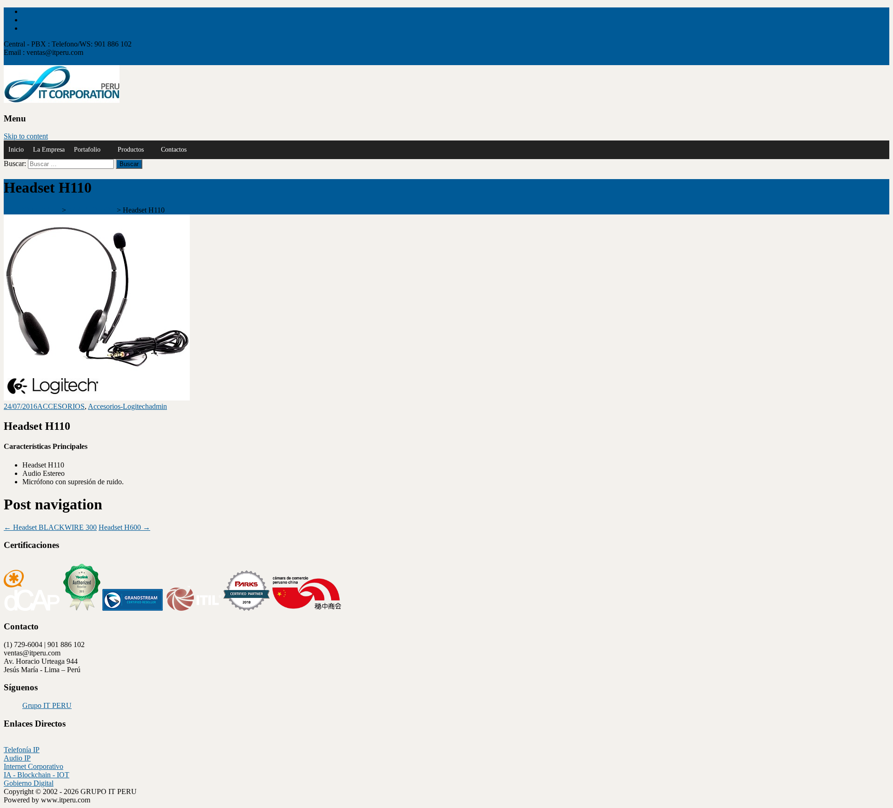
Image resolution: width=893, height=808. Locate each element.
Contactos (174, 149)
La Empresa (49, 149)
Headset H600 (124, 527)
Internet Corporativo (33, 766)
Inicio (16, 149)
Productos (131, 149)
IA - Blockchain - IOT (36, 775)
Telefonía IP (22, 750)
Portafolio (87, 149)
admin (158, 406)
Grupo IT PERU (47, 705)
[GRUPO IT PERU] (62, 100)
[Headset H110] (97, 398)
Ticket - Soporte (27, 61)
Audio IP (17, 758)
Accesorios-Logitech (118, 406)
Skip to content (26, 136)
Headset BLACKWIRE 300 (50, 527)
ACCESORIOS (61, 406)
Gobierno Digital (28, 783)
